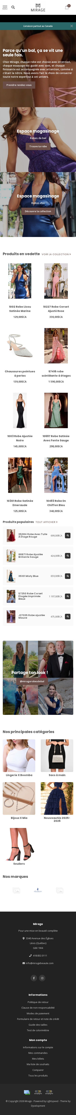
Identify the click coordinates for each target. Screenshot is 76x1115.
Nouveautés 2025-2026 (53, 783)
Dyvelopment (38, 1105)
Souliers (7, 829)
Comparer (38, 1070)
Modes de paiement (38, 1013)
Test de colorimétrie (38, 1030)
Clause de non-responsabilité (38, 1007)
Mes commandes (38, 1053)
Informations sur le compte (38, 1047)
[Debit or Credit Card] (38, 1092)
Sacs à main (47, 741)
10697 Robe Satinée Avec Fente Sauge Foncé (56, 440)
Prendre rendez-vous (19, 85)
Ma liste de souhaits (38, 1064)
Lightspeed (52, 1101)
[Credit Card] (27, 1092)
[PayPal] (49, 1092)
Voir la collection (56, 254)
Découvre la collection (38, 211)
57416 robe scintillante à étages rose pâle (56, 376)
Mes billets (38, 1058)
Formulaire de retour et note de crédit (38, 1019)
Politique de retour (38, 1002)
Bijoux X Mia (9, 783)
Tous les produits (38, 1075)
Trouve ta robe (38, 146)
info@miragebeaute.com (39, 963)
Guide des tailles (38, 1024)
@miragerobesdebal (32, 681)
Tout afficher (46, 522)
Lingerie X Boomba (13, 741)
